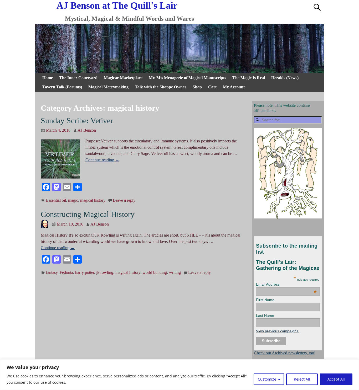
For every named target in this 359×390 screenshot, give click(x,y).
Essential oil (56, 200)
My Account (234, 87)
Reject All (302, 379)
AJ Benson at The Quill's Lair (117, 5)
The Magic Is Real (248, 78)
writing (175, 272)
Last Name (265, 315)
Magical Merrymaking (108, 87)
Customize (267, 379)
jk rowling (104, 272)
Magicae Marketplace (123, 78)
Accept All (336, 379)
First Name (265, 300)
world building (154, 272)
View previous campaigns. (277, 331)
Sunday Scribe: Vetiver (77, 120)
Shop (197, 87)
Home (47, 78)
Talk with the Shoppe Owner (160, 87)
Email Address (286, 284)
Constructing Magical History (88, 214)
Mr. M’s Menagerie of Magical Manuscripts (187, 78)
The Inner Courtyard (78, 78)
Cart (212, 87)
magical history (92, 200)
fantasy (52, 272)
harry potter (84, 272)
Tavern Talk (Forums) (62, 87)
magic (73, 200)
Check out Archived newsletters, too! (284, 353)
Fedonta (66, 272)
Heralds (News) (285, 78)
